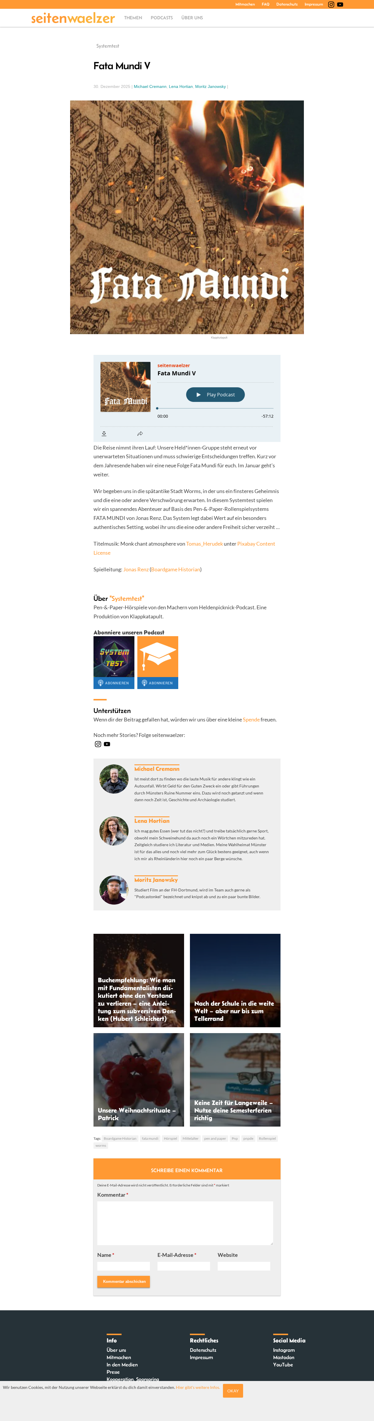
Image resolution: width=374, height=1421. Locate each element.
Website (228, 1255)
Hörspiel (170, 1138)
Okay (233, 1390)
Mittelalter (191, 1138)
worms (101, 1145)
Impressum (314, 4)
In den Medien (122, 1365)
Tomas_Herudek (204, 543)
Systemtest (107, 46)
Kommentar (112, 1194)
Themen (133, 17)
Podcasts (162, 17)
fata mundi (150, 1138)
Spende (251, 719)
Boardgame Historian (175, 569)
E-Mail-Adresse (176, 1255)
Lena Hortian (181, 86)
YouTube (283, 1365)
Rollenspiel (267, 1138)
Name (105, 1255)
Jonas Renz (136, 569)
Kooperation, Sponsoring (133, 1379)
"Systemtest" (127, 598)
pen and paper (215, 1138)
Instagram (284, 1350)
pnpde (248, 1138)
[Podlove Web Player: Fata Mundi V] (187, 398)
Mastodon (283, 1357)
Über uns (192, 17)
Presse (113, 1372)
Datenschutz (287, 4)
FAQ (265, 4)
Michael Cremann (150, 86)
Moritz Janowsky (210, 86)
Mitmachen (245, 4)
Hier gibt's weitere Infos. (198, 1387)
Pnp (235, 1138)
